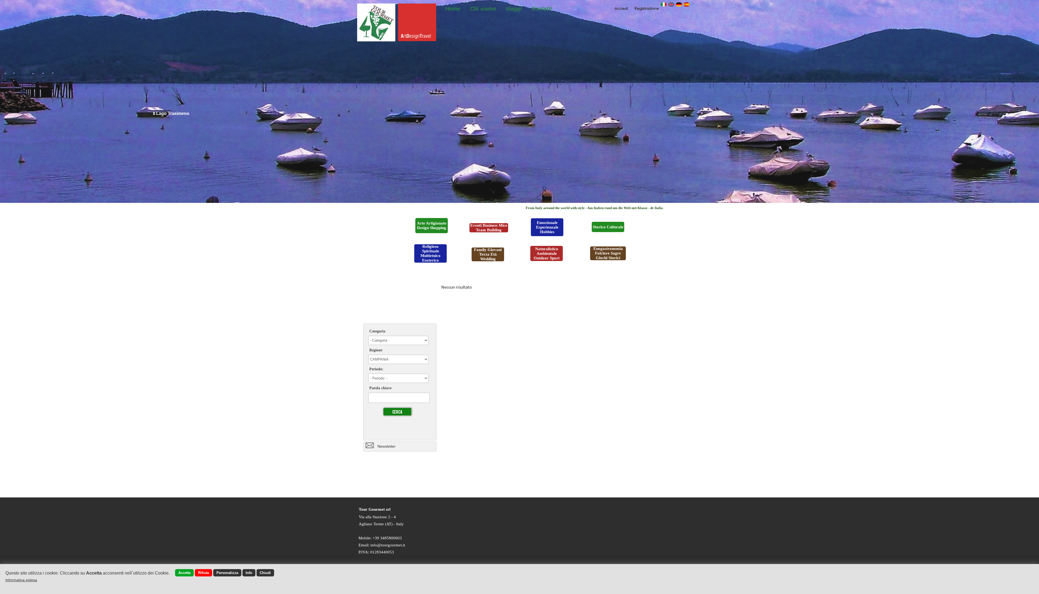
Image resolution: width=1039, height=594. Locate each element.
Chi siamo (483, 9)
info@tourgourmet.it (387, 545)
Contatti (541, 9)
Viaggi (514, 9)
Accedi (621, 8)
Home (452, 9)
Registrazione (646, 8)
